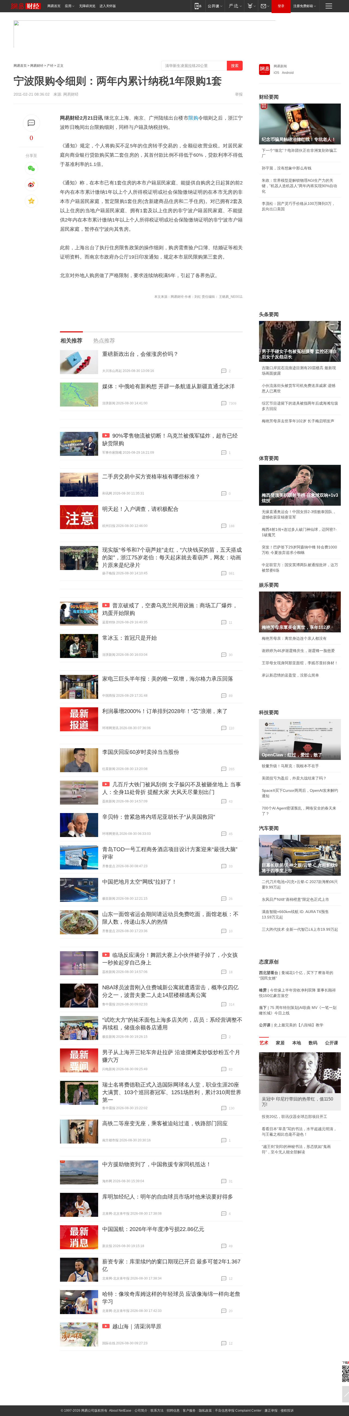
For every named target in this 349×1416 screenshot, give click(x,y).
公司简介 (141, 1410)
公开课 (331, 1043)
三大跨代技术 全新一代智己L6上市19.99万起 (300, 929)
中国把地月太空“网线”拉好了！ (139, 882)
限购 (193, 118)
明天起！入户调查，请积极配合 (140, 509)
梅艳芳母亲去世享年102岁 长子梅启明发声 (298, 421)
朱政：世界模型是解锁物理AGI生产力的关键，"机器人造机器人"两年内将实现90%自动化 (299, 185)
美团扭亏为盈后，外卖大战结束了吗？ (294, 778)
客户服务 (189, 1410)
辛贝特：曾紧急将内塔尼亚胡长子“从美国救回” (158, 817)
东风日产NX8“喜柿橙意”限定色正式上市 (295, 899)
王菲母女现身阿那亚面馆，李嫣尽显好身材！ (300, 663)
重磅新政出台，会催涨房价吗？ (140, 354)
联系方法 (157, 1410)
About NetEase (120, 1410)
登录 (281, 6)
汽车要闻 (269, 828)
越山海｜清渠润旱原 (136, 1326)
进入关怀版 (108, 6)
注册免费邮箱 (303, 6)
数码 (313, 1043)
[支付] (251, 6)
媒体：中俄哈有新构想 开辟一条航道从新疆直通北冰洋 (168, 386)
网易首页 (54, 6)
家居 (280, 1043)
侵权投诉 (287, 1410)
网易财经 (36, 66)
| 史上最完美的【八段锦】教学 (291, 1025)
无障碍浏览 (87, 6)
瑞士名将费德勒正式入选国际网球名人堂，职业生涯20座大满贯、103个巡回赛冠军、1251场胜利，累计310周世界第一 (171, 1092)
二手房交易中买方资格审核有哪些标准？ (151, 477)
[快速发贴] (31, 123)
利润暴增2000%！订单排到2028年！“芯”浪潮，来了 (165, 711)
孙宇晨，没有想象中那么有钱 (286, 168)
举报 (239, 94)
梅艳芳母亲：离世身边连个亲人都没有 (294, 638)
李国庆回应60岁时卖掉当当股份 (140, 752)
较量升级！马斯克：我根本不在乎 (290, 766)
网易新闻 (280, 66)
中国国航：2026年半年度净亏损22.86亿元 (153, 1229)
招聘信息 (173, 1410)
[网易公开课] (215, 6)
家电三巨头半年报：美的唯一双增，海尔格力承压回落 (167, 679)
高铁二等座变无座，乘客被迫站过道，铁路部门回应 (165, 1123)
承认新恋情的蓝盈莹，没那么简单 (290, 675)
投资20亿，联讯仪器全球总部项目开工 (294, 1116)
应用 (68, 6)
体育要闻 (269, 458)
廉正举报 (271, 1410)
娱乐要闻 (269, 585)
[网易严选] (234, 6)
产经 (50, 66)
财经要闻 (269, 97)
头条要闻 (269, 314)
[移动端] (198, 6)
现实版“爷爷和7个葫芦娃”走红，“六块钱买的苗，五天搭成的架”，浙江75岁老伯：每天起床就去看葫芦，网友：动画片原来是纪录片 (172, 557)
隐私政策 (205, 1410)
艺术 (264, 1043)
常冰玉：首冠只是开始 (129, 638)
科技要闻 (269, 712)
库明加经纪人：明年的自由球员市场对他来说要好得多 (167, 1197)
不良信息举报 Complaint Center (238, 1410)
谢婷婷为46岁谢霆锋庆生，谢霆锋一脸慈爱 (298, 650)
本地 (296, 1043)
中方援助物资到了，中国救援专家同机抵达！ (156, 1164)
